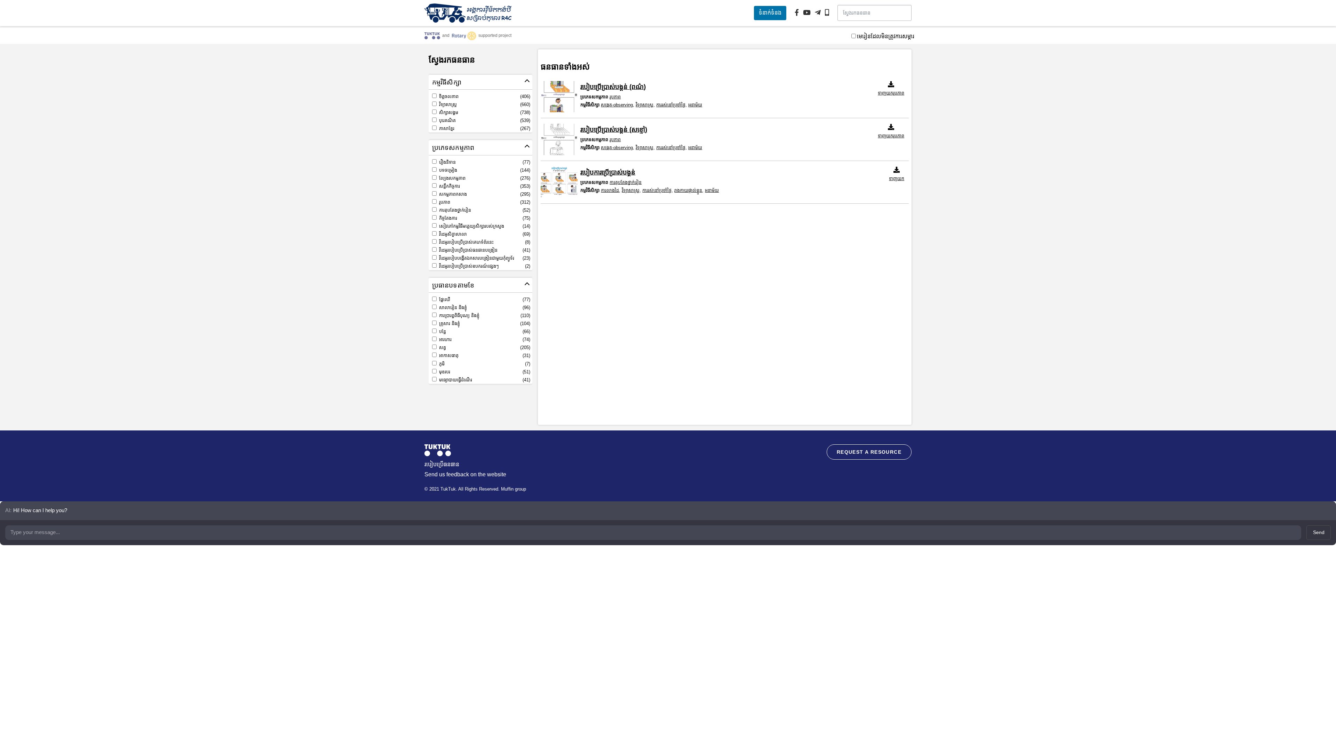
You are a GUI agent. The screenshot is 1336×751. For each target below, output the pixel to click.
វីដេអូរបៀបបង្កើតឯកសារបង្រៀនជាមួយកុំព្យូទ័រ (484, 258)
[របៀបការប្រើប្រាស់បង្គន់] (559, 182)
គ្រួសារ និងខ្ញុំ (484, 323)
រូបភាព (484, 202)
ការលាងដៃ (610, 190)
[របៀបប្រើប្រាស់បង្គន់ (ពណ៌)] (559, 96)
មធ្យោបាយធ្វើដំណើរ (484, 379)
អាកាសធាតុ (484, 355)
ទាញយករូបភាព (891, 93)
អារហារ (484, 339)
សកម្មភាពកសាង (484, 194)
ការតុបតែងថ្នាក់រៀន (484, 210)
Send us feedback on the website (465, 474)
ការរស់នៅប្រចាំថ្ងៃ (670, 104)
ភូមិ (484, 363)
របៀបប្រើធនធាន (441, 464)
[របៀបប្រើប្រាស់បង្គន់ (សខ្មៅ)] (559, 139)
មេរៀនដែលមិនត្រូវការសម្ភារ (885, 36)
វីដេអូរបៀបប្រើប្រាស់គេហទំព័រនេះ (484, 242)
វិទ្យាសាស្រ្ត (484, 104)
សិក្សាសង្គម (484, 112)
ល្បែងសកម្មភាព (484, 178)
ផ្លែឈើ (484, 299)
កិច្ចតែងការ (484, 218)
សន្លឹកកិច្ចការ (484, 186)
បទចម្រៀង (484, 170)
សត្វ (484, 347)
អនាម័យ (695, 104)
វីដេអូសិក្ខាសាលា (484, 234)
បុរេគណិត (484, 120)
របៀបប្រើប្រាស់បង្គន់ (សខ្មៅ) (613, 129)
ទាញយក (896, 178)
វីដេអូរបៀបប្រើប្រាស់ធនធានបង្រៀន (484, 250)
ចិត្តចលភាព (484, 96)
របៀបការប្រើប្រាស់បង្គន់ (607, 172)
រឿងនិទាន (484, 162)
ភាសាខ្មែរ (484, 128)
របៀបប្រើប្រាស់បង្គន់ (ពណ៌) (613, 86)
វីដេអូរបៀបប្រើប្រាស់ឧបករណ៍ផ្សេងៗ (484, 266)
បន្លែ (484, 331)
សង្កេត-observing (617, 104)
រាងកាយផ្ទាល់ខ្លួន (688, 190)
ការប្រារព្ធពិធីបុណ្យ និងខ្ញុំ (484, 315)
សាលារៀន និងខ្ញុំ (484, 307)
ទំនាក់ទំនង (770, 13)
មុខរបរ (484, 371)
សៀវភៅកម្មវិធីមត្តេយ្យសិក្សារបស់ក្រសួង (484, 226)
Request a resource (869, 452)
